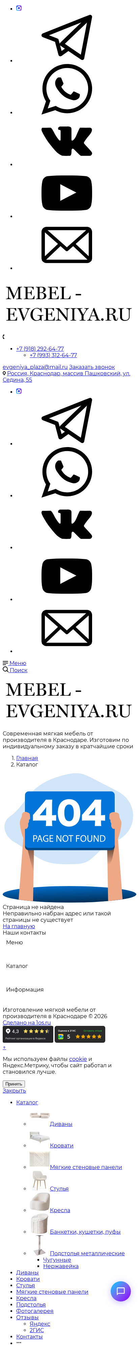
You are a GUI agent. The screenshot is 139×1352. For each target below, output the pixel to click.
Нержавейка (61, 1266)
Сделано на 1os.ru (27, 1022)
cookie (78, 1059)
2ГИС (37, 1330)
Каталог (27, 1102)
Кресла (60, 1210)
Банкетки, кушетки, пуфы (85, 1232)
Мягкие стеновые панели (86, 1167)
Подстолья (31, 1304)
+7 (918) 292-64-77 (40, 349)
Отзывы (27, 1317)
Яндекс (40, 1324)
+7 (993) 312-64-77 (53, 355)
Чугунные (57, 1260)
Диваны (61, 1124)
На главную (19, 926)
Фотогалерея (35, 1311)
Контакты (29, 1336)
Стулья (59, 1189)
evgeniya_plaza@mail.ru (35, 367)
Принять (13, 1084)
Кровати (62, 1145)
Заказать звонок (92, 367)
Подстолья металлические (87, 1253)
